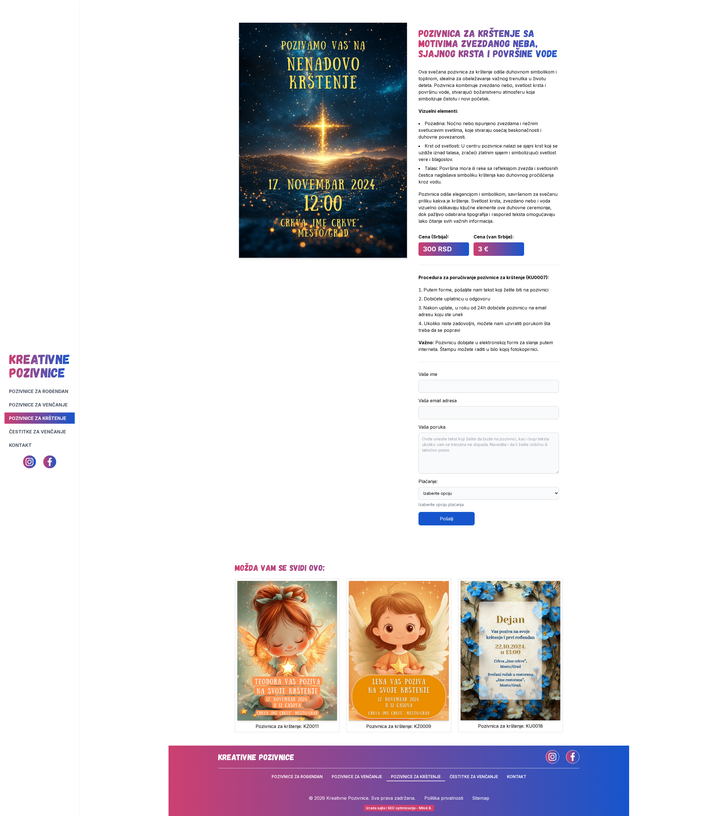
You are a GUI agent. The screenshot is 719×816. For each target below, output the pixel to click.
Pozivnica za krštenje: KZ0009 (398, 726)
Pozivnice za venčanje (38, 405)
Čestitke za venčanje (37, 432)
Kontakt (20, 445)
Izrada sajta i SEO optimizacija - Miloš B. (399, 808)
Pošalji (446, 518)
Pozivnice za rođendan (38, 391)
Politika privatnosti (443, 798)
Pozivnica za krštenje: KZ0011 (287, 726)
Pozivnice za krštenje (37, 418)
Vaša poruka (431, 427)
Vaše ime (427, 374)
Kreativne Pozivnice (256, 757)
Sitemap (480, 798)
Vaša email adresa (437, 400)
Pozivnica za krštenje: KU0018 (510, 726)
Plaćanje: (428, 481)
